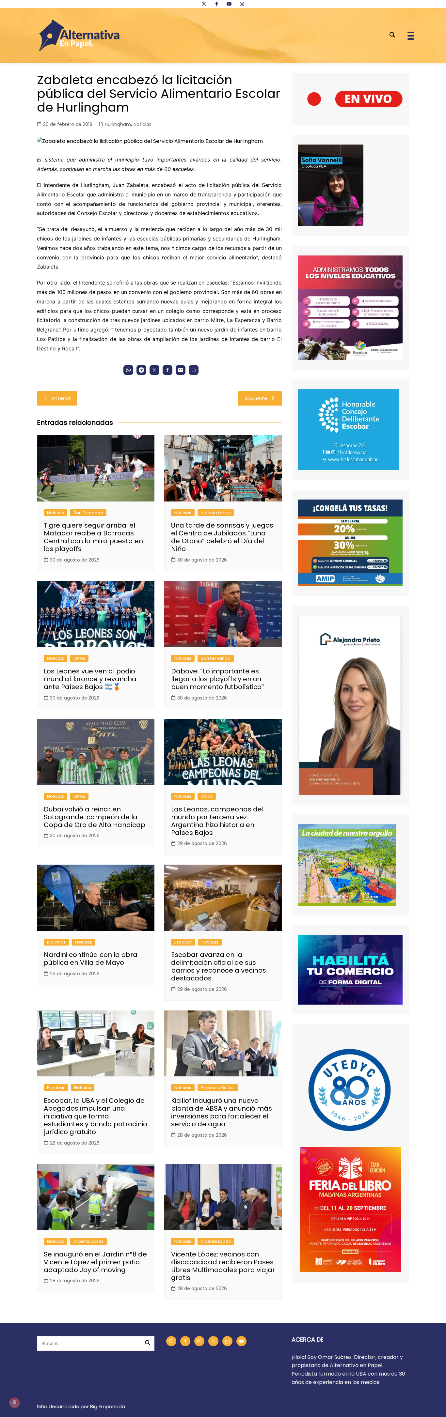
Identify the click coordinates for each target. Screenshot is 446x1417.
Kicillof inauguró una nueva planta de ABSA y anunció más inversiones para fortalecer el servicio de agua (221, 1112)
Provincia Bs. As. (217, 1088)
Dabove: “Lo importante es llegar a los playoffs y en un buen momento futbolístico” (217, 679)
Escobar (183, 942)
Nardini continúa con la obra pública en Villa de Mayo (90, 958)
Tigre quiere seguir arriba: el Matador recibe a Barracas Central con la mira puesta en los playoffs (93, 537)
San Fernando (88, 513)
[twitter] (204, 4)
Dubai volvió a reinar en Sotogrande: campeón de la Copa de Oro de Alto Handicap (94, 817)
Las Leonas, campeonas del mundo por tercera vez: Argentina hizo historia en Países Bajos (217, 821)
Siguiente (256, 398)
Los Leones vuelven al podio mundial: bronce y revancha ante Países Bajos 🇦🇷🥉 (90, 679)
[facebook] (216, 4)
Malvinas (56, 942)
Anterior (61, 398)
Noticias (142, 124)
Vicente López (216, 513)
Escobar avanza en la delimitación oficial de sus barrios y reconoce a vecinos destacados (218, 966)
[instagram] (242, 4)
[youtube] (229, 4)
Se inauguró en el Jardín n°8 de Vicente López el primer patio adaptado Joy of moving (95, 1262)
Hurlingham (118, 124)
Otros (79, 658)
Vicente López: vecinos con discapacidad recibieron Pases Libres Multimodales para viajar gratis (223, 1266)
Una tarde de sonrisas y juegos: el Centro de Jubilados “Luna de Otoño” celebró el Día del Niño (223, 537)
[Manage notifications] (14, 1402)
